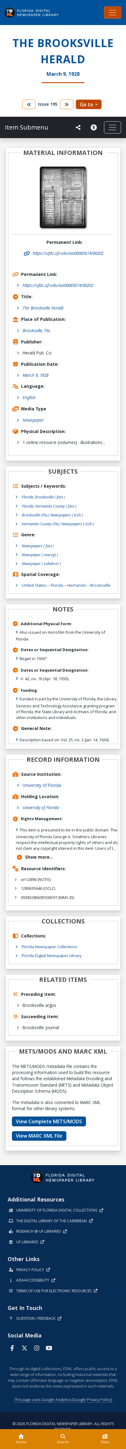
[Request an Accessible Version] (95, 127)
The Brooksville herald (43, 308)
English (29, 397)
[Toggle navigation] (112, 12)
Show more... (39, 857)
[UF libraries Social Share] (78, 127)
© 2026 (63, 1426)
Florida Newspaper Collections (49, 946)
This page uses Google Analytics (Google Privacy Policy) (63, 1399)
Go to (86, 104)
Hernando (76, 585)
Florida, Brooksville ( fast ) (43, 497)
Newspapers (38, 545)
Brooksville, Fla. (37, 330)
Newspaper (33, 420)
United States (34, 585)
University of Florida (42, 785)
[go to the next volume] (66, 104)
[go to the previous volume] (29, 104)
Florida (57, 585)
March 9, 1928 (35, 375)
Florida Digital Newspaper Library (51, 955)
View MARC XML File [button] (39, 1135)
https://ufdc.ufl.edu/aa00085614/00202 (58, 285)
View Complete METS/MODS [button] (49, 1121)
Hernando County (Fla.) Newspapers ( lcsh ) (58, 523)
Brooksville (100, 585)
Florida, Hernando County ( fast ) (49, 506)
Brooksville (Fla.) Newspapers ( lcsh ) (52, 515)
